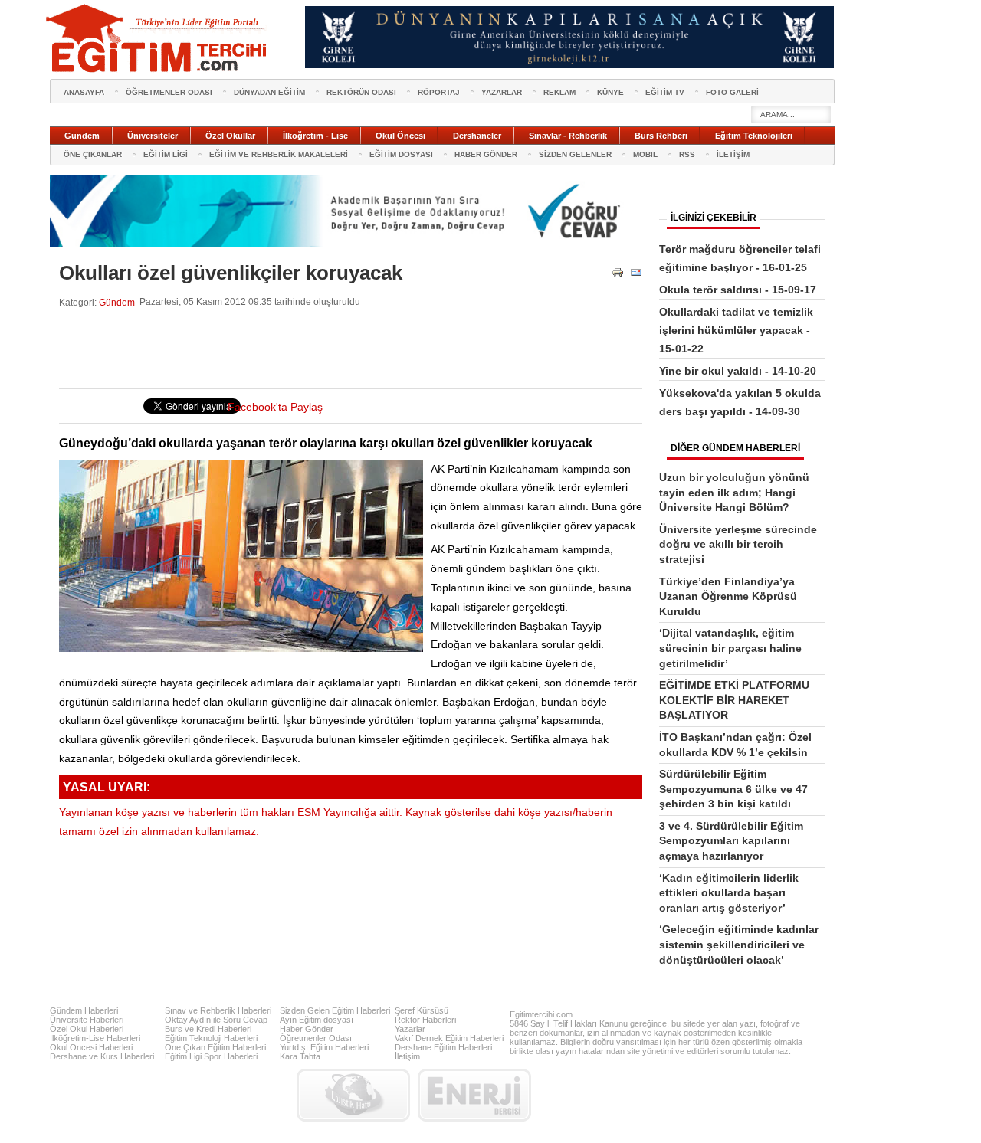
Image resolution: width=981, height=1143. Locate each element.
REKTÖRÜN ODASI (361, 92)
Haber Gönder (306, 1028)
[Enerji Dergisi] (474, 1095)
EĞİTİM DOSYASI (401, 154)
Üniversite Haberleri (86, 1019)
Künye (610, 92)
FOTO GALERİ (732, 92)
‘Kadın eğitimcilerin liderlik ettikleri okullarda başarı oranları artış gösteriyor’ (729, 893)
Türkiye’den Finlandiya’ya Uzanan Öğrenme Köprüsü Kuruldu (728, 596)
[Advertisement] (338, 348)
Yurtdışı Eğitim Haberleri (324, 1047)
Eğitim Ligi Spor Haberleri (211, 1056)
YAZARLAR (501, 92)
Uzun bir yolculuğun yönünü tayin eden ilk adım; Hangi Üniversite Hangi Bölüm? (734, 492)
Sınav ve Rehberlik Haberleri (218, 1010)
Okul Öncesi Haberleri (91, 1047)
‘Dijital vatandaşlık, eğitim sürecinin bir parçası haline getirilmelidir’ (730, 648)
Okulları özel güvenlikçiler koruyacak (230, 272)
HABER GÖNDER (485, 154)
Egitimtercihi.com (541, 1014)
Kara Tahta (300, 1056)
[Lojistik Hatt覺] (353, 1095)
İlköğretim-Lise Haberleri (95, 1038)
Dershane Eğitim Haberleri (443, 1047)
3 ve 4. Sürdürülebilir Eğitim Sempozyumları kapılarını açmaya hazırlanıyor (731, 841)
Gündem (117, 302)
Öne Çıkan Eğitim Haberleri (215, 1047)
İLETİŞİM (733, 154)
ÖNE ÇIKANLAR (93, 154)
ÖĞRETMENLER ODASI (169, 92)
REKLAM (559, 92)
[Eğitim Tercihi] (158, 38)
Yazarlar (410, 1028)
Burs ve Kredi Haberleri (208, 1028)
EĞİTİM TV (664, 92)
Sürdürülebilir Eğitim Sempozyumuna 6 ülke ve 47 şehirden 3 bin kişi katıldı (733, 789)
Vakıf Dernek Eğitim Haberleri (449, 1038)
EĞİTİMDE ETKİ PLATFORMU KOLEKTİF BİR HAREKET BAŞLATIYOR (734, 700)
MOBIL (645, 154)
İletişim (407, 1056)
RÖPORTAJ (439, 92)
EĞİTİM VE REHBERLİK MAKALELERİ (278, 154)
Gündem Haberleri (84, 1010)
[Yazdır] (618, 275)
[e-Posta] (636, 275)
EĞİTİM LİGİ (165, 154)
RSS (687, 154)
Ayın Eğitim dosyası (316, 1019)
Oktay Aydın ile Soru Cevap (216, 1019)
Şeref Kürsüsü (421, 1010)
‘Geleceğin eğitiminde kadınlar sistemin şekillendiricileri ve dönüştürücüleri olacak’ (739, 944)
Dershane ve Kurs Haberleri (102, 1056)
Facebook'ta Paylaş (275, 407)
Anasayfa (84, 92)
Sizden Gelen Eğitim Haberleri (335, 1010)
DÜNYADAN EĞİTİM (269, 92)
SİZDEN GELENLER (575, 154)
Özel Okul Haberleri (86, 1028)
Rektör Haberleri (425, 1019)
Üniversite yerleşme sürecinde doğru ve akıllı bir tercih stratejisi (738, 544)
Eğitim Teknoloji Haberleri (211, 1038)
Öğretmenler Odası (316, 1038)
